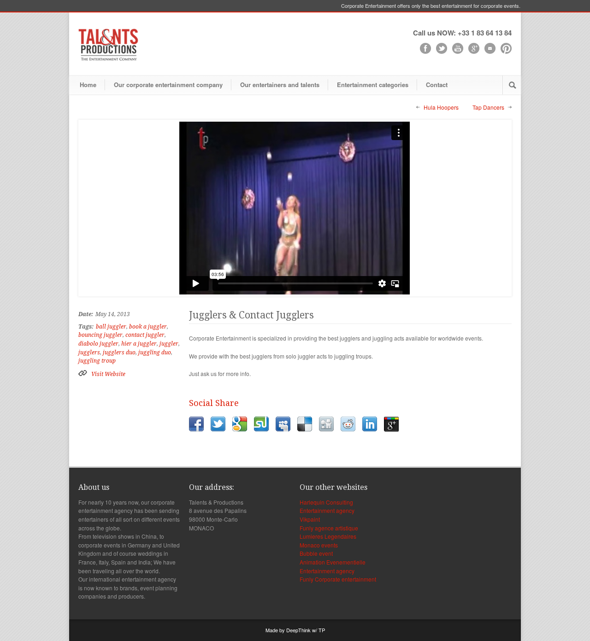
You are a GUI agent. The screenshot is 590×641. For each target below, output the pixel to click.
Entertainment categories (372, 84)
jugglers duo (119, 352)
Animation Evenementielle (333, 562)
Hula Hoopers (441, 107)
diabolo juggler (98, 344)
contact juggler (145, 335)
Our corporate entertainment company (168, 84)
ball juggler (111, 326)
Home (88, 84)
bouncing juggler (100, 335)
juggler (168, 344)
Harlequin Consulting (326, 502)
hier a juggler (139, 344)
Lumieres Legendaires (328, 536)
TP (322, 630)
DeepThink (298, 630)
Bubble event (316, 553)
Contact (437, 84)
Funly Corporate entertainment (338, 579)
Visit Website (108, 374)
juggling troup (97, 361)
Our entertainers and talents (279, 84)
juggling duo (154, 352)
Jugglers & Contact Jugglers (251, 315)
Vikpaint (310, 519)
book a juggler (148, 326)
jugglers (89, 352)
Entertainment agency (327, 510)
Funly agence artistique (329, 528)
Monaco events (319, 545)
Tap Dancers (488, 107)
